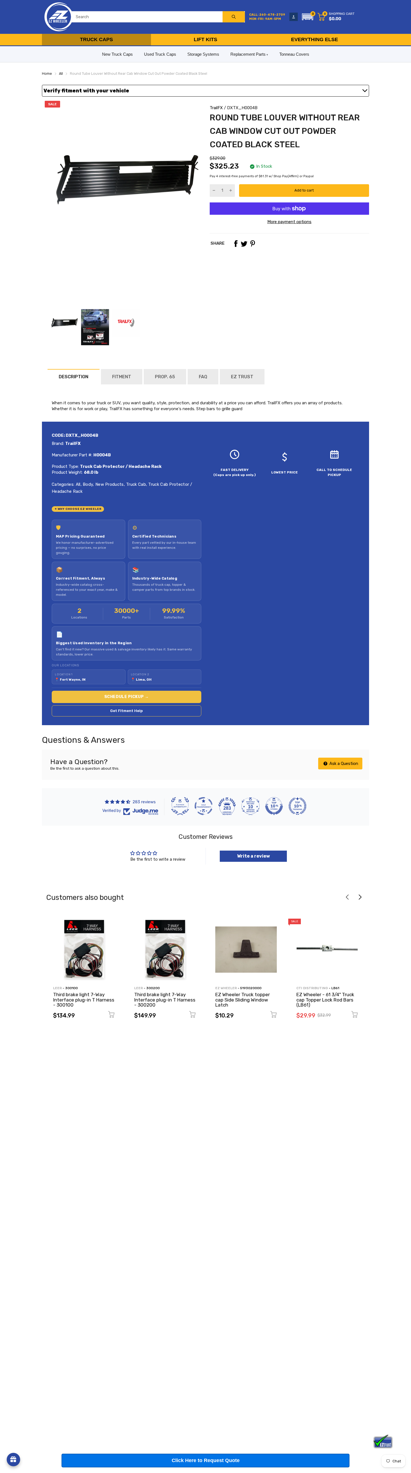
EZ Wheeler (226, 988)
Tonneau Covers (294, 54)
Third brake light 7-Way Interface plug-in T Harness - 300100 (83, 1000)
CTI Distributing (312, 988)
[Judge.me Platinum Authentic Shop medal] (180, 806)
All (77, 484)
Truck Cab (135, 484)
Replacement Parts (248, 54)
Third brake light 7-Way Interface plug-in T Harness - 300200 (164, 1000)
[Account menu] (293, 17)
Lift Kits (205, 39)
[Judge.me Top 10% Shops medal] (274, 806)
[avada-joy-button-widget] (13, 1459)
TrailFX (216, 107)
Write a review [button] (253, 856)
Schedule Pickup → (126, 696)
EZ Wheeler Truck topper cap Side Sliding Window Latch (242, 1000)
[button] (307, 16)
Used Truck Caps (160, 54)
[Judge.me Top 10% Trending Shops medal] (297, 806)
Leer (57, 988)
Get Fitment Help (126, 711)
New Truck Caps (117, 54)
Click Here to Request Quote (206, 1460)
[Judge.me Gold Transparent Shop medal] (203, 806)
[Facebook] (235, 243)
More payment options (289, 221)
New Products (109, 484)
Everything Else (314, 39)
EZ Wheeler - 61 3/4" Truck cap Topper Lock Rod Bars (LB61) (325, 1000)
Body (87, 484)
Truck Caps (96, 39)
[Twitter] (244, 243)
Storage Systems (203, 54)
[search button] (234, 16)
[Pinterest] (252, 243)
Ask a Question (343, 763)
